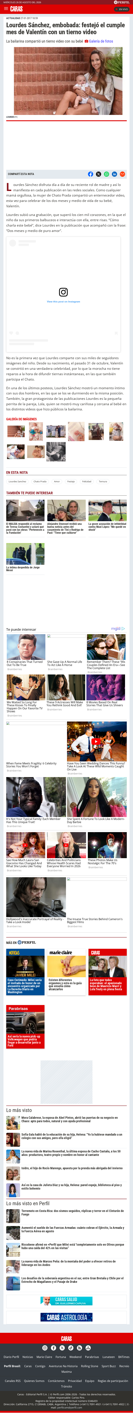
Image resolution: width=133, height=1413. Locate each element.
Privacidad (75, 1381)
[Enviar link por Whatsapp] (106, 174)
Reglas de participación (113, 1381)
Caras (28, 1366)
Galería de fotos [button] (101, 41)
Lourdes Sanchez (17, 481)
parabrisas (25, 1009)
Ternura (103, 481)
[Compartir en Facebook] (90, 174)
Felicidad (86, 481)
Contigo (40, 1366)
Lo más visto (19, 1110)
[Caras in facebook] (53, 1348)
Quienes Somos (34, 1381)
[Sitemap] (88, 1348)
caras (107, 953)
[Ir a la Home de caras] (16, 10)
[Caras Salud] (66, 1304)
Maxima (66, 1372)
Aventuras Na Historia (63, 1366)
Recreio (124, 1366)
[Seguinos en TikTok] (70, 1348)
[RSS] (79, 1348)
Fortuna (61, 1357)
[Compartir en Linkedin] (114, 174)
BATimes (124, 1357)
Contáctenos (56, 1381)
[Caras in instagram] (44, 1348)
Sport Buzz (109, 1366)
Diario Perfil (11, 1357)
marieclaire (66, 953)
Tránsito (66, 1386)
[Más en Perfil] (26, 942)
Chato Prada (40, 481)
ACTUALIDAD (13, 18)
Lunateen (109, 1357)
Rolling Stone (89, 1366)
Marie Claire (44, 1357)
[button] (66, 84)
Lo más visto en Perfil (28, 1203)
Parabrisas (92, 1357)
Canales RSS (13, 1381)
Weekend (75, 1357)
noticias (25, 953)
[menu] (6, 9)
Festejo (71, 481)
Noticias (28, 1357)
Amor (57, 481)
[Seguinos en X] (62, 1348)
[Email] (122, 174)
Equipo (89, 1381)
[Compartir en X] (98, 174)
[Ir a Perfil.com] (122, 3)
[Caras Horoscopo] (66, 1320)
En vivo (123, 9)
